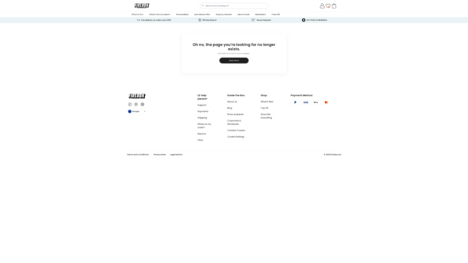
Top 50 (264, 107)
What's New (267, 101)
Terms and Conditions (138, 154)
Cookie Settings (235, 136)
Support (202, 105)
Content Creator (236, 130)
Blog (229, 107)
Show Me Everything (266, 116)
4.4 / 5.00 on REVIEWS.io (317, 20)
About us (232, 101)
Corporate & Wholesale (234, 122)
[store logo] (142, 5)
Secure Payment (264, 20)
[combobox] (234, 6)
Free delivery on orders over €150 (156, 20)
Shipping (202, 117)
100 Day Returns (210, 20)
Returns (202, 133)
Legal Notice (176, 154)
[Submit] (202, 5)
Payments (203, 111)
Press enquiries (235, 114)
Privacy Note (160, 154)
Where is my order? (204, 125)
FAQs (200, 140)
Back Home (234, 60)
